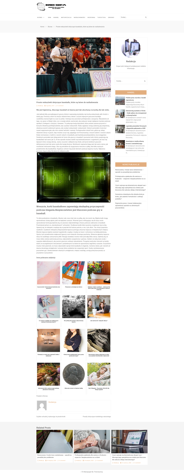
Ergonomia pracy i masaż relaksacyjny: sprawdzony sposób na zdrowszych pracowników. (128, 205)
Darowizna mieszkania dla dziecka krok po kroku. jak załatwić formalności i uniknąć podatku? (129, 196)
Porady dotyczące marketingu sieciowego (97, 416)
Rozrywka (91, 17)
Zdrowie (111, 17)
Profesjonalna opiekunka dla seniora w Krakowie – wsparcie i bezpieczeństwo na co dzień (130, 178)
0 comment (60, 105)
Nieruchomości (79, 17)
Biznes (39, 17)
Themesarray (98, 472)
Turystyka (101, 17)
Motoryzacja (66, 17)
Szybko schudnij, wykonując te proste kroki (50, 416)
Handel (56, 17)
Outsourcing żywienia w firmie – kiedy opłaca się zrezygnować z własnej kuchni (136, 113)
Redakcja (40, 105)
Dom (49, 17)
